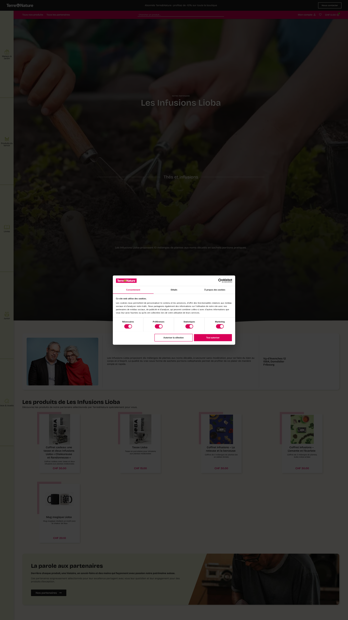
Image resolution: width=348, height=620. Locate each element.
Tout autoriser (213, 337)
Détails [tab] (174, 289)
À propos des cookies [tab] (214, 289)
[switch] (159, 326)
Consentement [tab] (133, 289)
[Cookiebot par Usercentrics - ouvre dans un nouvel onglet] (220, 281)
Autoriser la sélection (173, 337)
